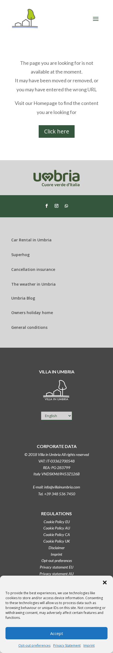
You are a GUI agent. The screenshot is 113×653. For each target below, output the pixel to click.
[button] (105, 582)
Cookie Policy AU (56, 528)
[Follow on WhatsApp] (66, 206)
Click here (56, 131)
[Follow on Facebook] (46, 206)
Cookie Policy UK (56, 541)
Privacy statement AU (56, 573)
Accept (56, 633)
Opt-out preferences (34, 645)
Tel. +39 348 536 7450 (56, 493)
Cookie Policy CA (56, 534)
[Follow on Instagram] (56, 206)
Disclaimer (57, 547)
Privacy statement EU (56, 567)
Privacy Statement (67, 645)
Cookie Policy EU (57, 521)
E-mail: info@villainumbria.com (56, 487)
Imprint (89, 645)
